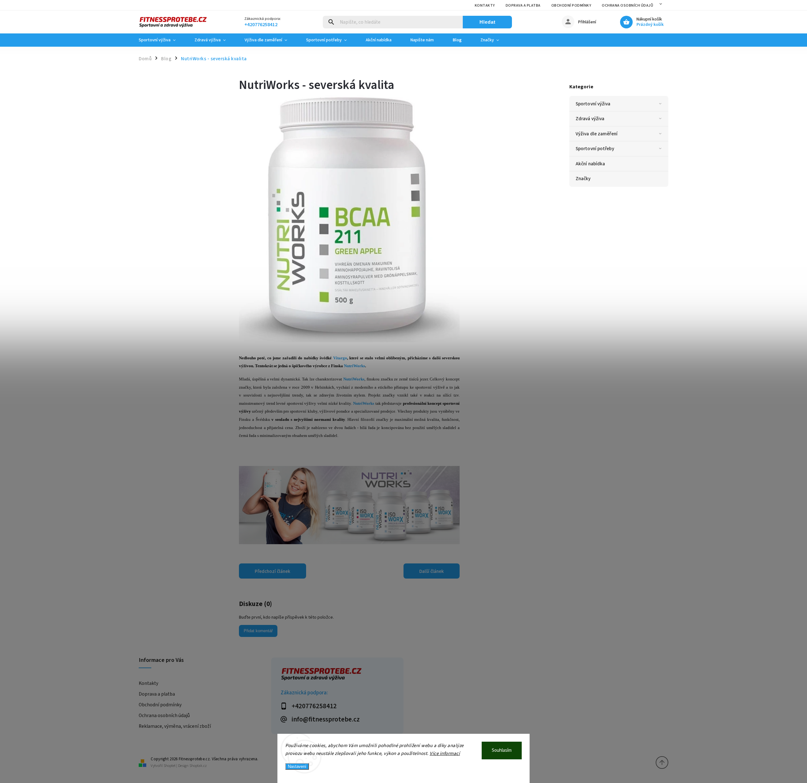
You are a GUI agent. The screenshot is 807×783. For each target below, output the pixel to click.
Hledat (487, 22)
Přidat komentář (258, 630)
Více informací (445, 753)
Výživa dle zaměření (597, 133)
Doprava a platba (523, 5)
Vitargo (340, 358)
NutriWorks (354, 365)
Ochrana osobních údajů (627, 5)
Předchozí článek (272, 571)
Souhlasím (502, 750)
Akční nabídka (590, 163)
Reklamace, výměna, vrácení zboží (175, 726)
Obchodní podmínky (571, 5)
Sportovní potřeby (595, 148)
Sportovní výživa (593, 103)
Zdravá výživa (590, 118)
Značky (583, 178)
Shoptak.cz (198, 765)
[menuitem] (162, 40)
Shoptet (170, 765)
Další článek (431, 571)
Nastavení (297, 766)
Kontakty (485, 5)
